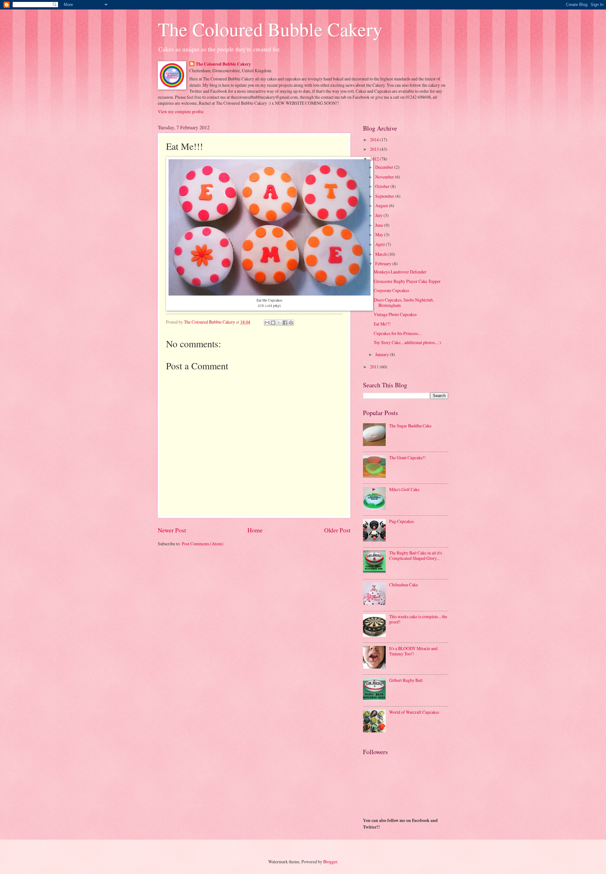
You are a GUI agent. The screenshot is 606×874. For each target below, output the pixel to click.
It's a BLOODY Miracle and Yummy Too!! (413, 651)
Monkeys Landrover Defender (400, 272)
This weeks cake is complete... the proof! (418, 619)
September (385, 196)
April (380, 244)
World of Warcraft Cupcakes (414, 712)
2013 (375, 149)
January (382, 354)
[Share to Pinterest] (291, 323)
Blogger (330, 862)
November (385, 177)
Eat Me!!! (382, 324)
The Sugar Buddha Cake (410, 426)
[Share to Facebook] (285, 323)
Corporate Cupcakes (391, 290)
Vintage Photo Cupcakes (395, 314)
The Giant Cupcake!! (407, 457)
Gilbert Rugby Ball (406, 680)
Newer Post (172, 530)
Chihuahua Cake (403, 585)
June (379, 225)
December (384, 167)
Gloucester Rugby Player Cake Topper (407, 281)
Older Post (337, 530)
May (379, 235)
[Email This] (267, 323)
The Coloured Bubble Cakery (270, 29)
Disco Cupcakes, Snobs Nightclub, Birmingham (404, 302)
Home (255, 530)
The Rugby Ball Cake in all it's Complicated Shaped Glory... (415, 555)
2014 (375, 140)
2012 (375, 159)
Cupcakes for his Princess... (397, 333)
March (381, 254)
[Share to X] (279, 323)
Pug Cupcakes (401, 521)
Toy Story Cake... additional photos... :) (407, 342)
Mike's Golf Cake (404, 489)
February (383, 264)
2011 (375, 367)
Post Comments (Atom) (202, 544)
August (382, 205)
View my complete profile (181, 111)
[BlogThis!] (273, 323)
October (382, 186)
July (379, 215)
